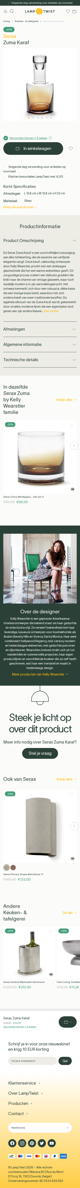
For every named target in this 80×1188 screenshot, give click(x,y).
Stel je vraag (40, 753)
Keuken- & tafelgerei (26, 21)
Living (6, 21)
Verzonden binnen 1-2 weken (19, 1026)
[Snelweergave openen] (72, 489)
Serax (9, 36)
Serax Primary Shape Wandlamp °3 (23, 874)
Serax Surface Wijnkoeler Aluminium (24, 982)
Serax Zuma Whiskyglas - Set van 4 (23, 496)
